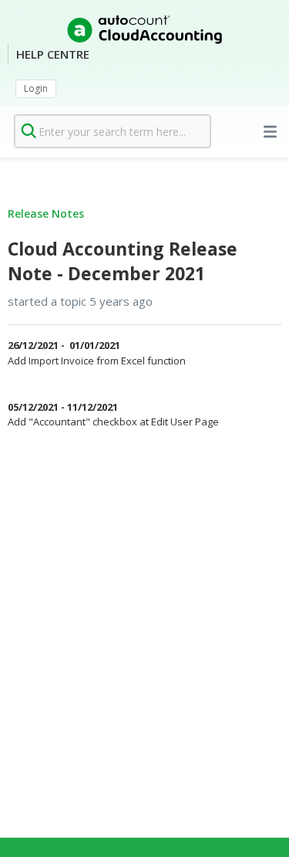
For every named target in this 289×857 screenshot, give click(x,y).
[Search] (28, 131)
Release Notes (46, 213)
